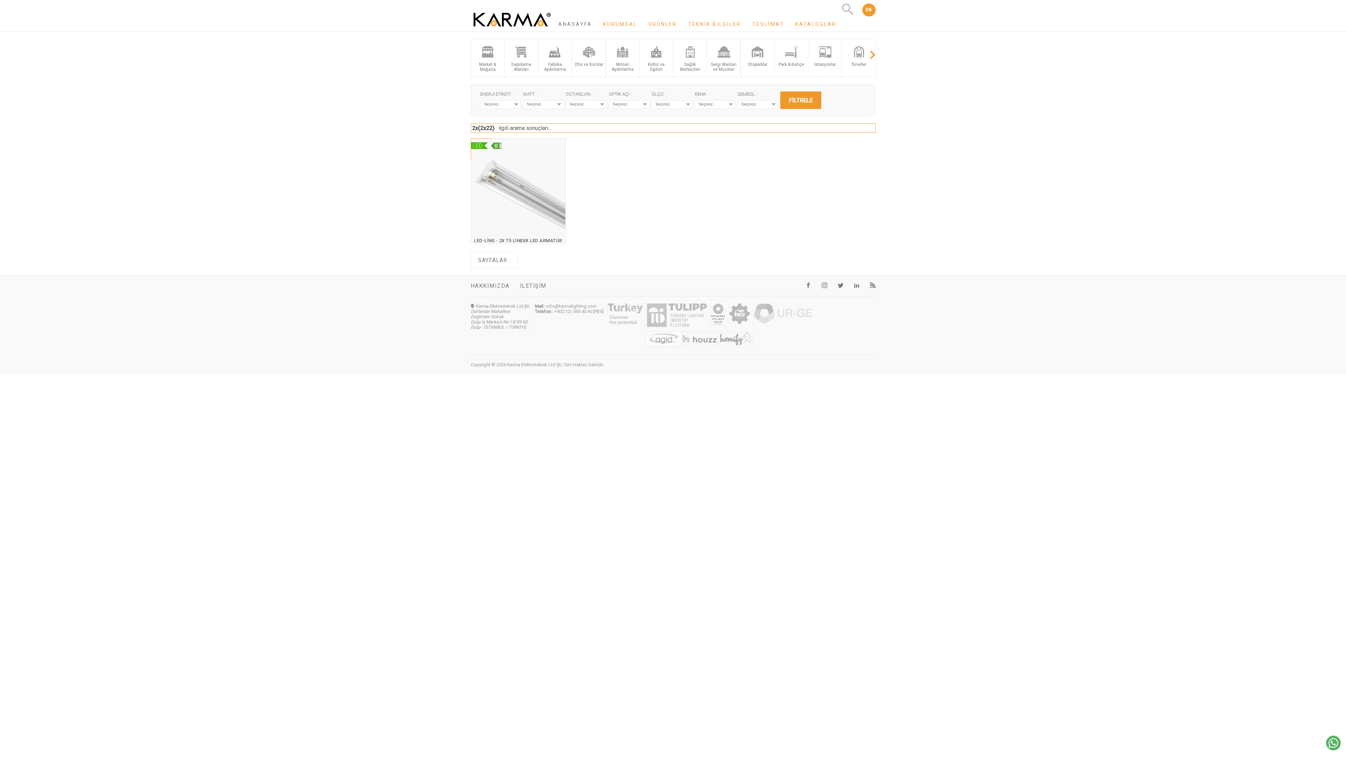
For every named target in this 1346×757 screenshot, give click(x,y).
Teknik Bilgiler (714, 24)
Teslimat (768, 24)
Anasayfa (575, 24)
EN (869, 9)
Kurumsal (620, 24)
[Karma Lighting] (512, 28)
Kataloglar (815, 24)
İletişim (533, 285)
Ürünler (662, 24)
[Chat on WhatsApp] (1333, 748)
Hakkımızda (490, 285)
